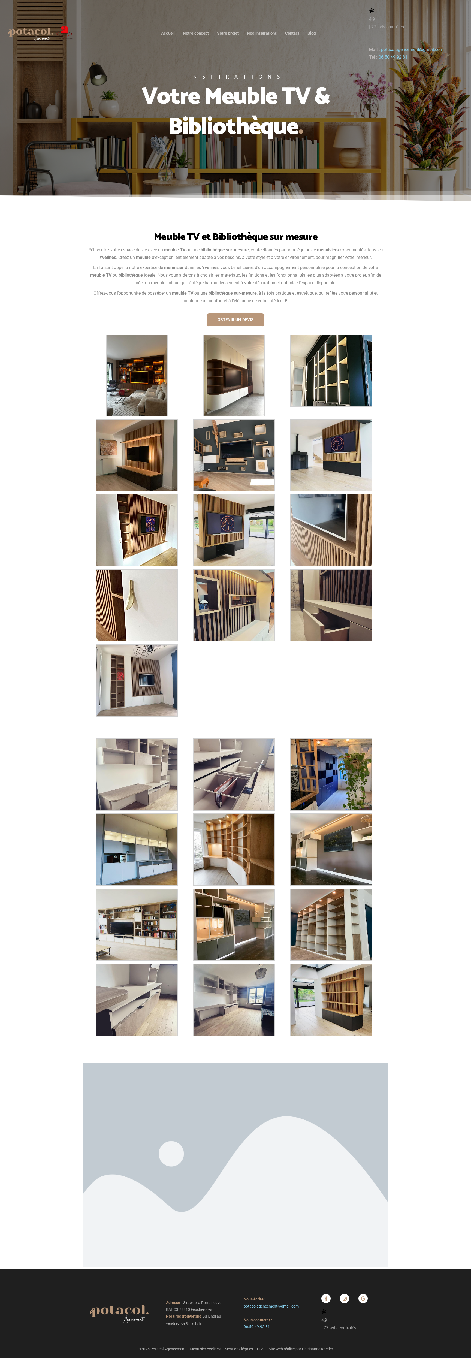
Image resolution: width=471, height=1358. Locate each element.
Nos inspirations (262, 33)
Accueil (168, 33)
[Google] (363, 1298)
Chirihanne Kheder (317, 1349)
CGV (261, 1349)
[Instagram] (344, 1298)
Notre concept (196, 33)
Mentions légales (239, 1349)
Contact (292, 33)
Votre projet (228, 33)
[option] (235, 100)
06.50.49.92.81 (393, 57)
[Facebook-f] (326, 1298)
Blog (311, 33)
